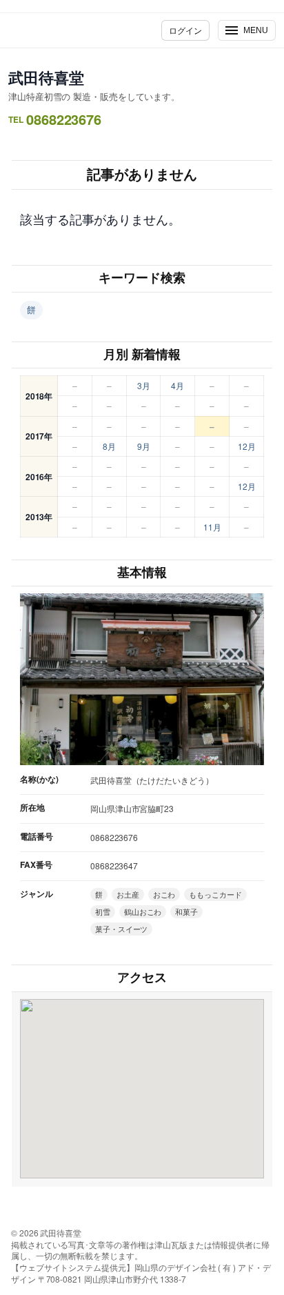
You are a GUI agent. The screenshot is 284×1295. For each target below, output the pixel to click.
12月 (247, 446)
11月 (212, 527)
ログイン (185, 30)
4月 (177, 385)
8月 (109, 446)
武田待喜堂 (46, 77)
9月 (143, 446)
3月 (143, 385)
